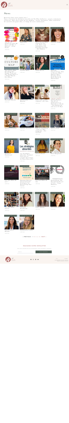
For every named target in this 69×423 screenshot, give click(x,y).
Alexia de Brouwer (11, 128)
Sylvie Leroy (55, 128)
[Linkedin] (36, 259)
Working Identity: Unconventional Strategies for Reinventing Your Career (26, 183)
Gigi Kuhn (23, 42)
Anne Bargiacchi (56, 153)
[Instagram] (33, 259)
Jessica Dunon (40, 153)
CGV (57, 258)
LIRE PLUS (7, 49)
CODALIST (66, 260)
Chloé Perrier (40, 70)
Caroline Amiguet (56, 42)
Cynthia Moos (24, 70)
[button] (67, 5)
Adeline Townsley (25, 128)
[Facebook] (31, 259)
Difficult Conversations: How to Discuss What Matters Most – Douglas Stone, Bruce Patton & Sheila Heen (57, 74)
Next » (43, 236)
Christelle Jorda (56, 207)
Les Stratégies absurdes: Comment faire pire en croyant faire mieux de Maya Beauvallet (26, 156)
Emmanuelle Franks (26, 230)
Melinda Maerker (10, 100)
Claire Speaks (40, 207)
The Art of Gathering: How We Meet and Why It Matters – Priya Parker (11, 45)
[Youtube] (38, 259)
